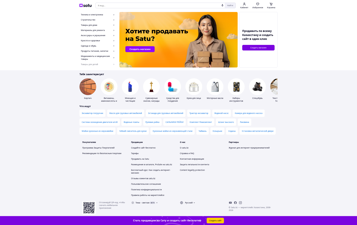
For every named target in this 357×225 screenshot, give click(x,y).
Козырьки (217, 131)
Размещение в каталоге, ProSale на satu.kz (151, 164)
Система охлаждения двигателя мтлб (100, 122)
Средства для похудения (172, 99)
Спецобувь (257, 98)
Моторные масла (215, 98)
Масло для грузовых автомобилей (125, 113)
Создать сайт (215, 220)
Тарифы (135, 153)
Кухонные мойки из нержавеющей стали (172, 131)
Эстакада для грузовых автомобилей (165, 113)
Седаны (232, 131)
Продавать (136, 159)
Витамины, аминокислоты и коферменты (109, 101)
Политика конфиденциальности (146, 189)
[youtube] (230, 202)
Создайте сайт (138, 147)
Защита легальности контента (194, 164)
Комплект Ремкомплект (201, 122)
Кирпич (88, 98)
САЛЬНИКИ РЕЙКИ (175, 122)
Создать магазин (258, 47)
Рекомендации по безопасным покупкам (101, 153)
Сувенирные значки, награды (151, 99)
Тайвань (203, 131)
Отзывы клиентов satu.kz (143, 178)
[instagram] (240, 202)
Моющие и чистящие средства (130, 101)
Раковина (244, 122)
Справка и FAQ (187, 153)
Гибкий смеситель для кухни (133, 131)
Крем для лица (194, 98)
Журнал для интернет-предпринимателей (249, 147)
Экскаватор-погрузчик (92, 113)
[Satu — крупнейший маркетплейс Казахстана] (85, 5)
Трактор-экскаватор (198, 113)
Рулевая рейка (152, 122)
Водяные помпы (131, 122)
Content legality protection (192, 170)
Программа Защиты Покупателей (98, 147)
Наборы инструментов (236, 99)
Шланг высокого (226, 122)
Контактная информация (192, 159)
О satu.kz (184, 147)
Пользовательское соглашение (146, 184)
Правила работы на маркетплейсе (147, 195)
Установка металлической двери (257, 131)
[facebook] (235, 202)
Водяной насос (221, 113)
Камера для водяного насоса (248, 113)
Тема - (142, 202)
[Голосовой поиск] (222, 5)
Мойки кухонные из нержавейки (97, 131)
